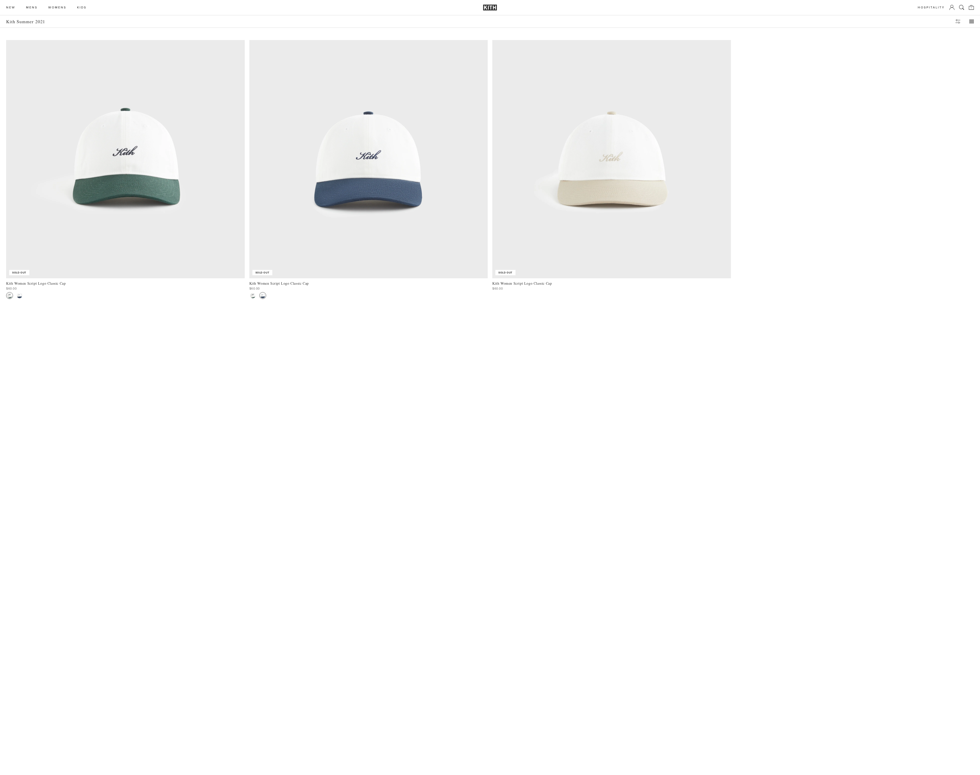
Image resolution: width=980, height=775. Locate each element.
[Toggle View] (971, 21)
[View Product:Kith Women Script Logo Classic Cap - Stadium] (9, 295)
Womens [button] (57, 7)
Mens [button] (32, 7)
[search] (961, 7)
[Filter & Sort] (957, 21)
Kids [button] (82, 7)
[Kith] (490, 7)
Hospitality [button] (931, 7)
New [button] (10, 7)
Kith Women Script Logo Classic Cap (36, 283)
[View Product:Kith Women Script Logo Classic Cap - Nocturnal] (19, 295)
